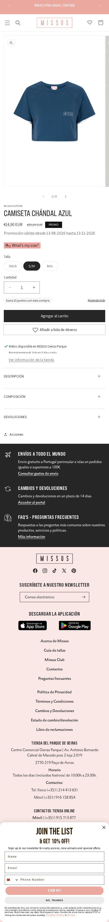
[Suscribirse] (83, 597)
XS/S (15, 267)
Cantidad (10, 277)
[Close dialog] (104, 827)
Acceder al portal (31, 502)
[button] (7, 23)
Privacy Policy (55, 914)
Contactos (54, 669)
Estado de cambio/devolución (54, 720)
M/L (52, 267)
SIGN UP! (54, 890)
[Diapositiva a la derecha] (65, 196)
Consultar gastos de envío (38, 473)
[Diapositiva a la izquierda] (43, 196)
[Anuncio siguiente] (99, 5)
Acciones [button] (16, 434)
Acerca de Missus (55, 641)
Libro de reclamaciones (54, 729)
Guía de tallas (54, 650)
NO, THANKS (54, 900)
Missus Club (54, 659)
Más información (31, 536)
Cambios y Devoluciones (54, 711)
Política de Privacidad (54, 692)
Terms (71, 914)
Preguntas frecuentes (54, 678)
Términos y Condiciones (54, 701)
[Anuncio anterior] (9, 5)
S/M (32, 266)
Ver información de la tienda (31, 359)
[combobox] (12, 879)
